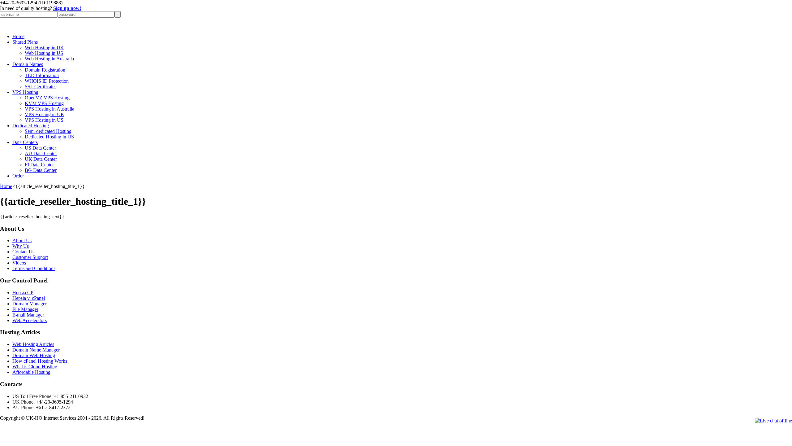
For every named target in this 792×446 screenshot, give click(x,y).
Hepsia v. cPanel (28, 298)
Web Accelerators (29, 320)
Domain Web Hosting (33, 355)
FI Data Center (39, 164)
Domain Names (27, 64)
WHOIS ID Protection (47, 81)
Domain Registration (45, 69)
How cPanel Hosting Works (39, 361)
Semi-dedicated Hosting (48, 131)
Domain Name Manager (36, 349)
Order (18, 175)
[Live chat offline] (773, 421)
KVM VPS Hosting (44, 103)
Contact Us (23, 251)
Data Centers (25, 142)
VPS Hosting (25, 92)
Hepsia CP (22, 292)
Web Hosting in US (44, 53)
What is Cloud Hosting (34, 366)
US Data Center (40, 148)
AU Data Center (41, 153)
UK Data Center (41, 159)
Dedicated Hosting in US (49, 136)
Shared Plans (25, 42)
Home (18, 36)
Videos (19, 262)
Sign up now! (67, 8)
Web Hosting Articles (33, 344)
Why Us (20, 246)
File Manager (25, 309)
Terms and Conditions (33, 268)
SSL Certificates (40, 86)
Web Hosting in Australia (49, 58)
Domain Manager (29, 303)
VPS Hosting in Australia (49, 109)
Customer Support (30, 257)
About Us (22, 240)
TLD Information (42, 75)
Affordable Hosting (31, 372)
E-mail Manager (28, 314)
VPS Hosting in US (44, 120)
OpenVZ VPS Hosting (47, 97)
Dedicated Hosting (30, 125)
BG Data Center (41, 170)
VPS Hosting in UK (44, 114)
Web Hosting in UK (44, 47)
